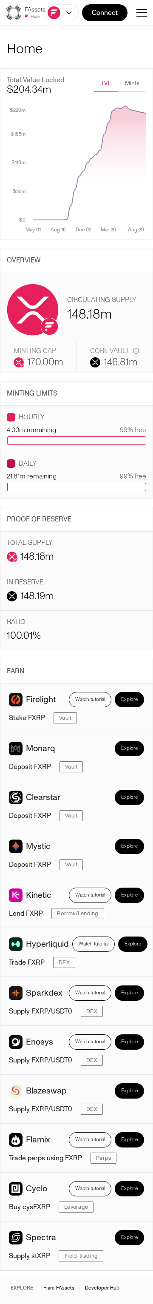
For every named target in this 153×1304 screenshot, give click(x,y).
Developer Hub (102, 1288)
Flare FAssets (58, 1288)
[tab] (106, 83)
